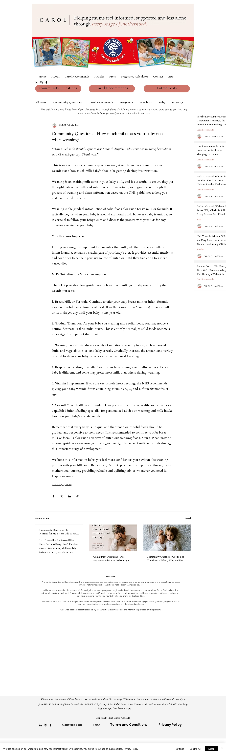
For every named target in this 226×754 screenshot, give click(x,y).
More (175, 103)
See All (188, 518)
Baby (162, 103)
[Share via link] (77, 496)
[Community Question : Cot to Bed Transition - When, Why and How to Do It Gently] (167, 538)
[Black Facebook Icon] (46, 82)
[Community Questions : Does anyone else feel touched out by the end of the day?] (113, 538)
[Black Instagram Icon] (41, 82)
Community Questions (67, 103)
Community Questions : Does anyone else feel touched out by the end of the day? (112, 559)
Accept (211, 748)
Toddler (200, 250)
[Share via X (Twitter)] (61, 496)
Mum (199, 220)
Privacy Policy (131, 748)
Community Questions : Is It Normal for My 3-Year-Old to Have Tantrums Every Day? (58, 532)
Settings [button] (180, 748)
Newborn (146, 103)
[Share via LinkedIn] (69, 496)
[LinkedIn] (36, 82)
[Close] (222, 748)
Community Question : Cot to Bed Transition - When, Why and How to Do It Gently (166, 559)
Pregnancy (127, 103)
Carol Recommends (101, 103)
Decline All (195, 748)
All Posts (40, 103)
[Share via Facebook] (53, 496)
